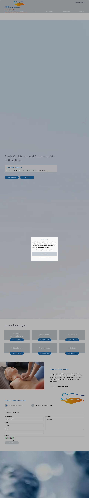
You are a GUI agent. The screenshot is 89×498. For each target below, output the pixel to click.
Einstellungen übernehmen (44, 258)
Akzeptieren (44, 254)
